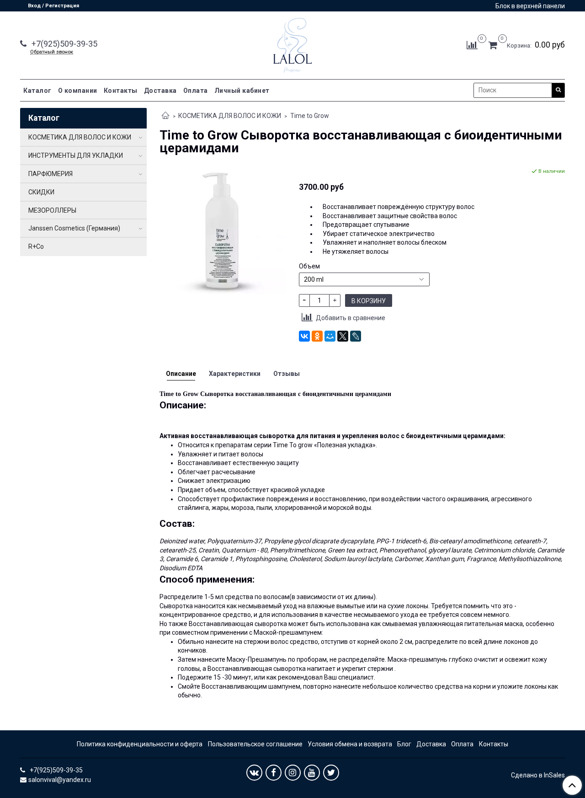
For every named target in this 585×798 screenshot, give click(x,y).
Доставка (160, 90)
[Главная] (165, 116)
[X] (342, 336)
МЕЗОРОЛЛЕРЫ (52, 210)
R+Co (36, 246)
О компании (77, 90)
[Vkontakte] (254, 773)
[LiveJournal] (355, 336)
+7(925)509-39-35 (63, 43)
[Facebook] (274, 773)
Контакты (121, 90)
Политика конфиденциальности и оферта (139, 744)
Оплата (195, 90)
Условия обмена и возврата (350, 744)
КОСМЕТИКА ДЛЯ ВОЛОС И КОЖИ (229, 115)
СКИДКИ (41, 192)
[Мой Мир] (329, 336)
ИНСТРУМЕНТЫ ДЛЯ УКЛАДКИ (75, 155)
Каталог (37, 90)
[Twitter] (331, 773)
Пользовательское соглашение (255, 744)
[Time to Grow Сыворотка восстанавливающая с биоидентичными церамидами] (223, 230)
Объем (309, 266)
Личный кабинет (242, 90)
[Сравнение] (472, 44)
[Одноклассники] (317, 336)
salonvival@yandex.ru (59, 779)
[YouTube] (312, 773)
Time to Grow (309, 115)
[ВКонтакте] (304, 336)
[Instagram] (293, 773)
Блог (404, 744)
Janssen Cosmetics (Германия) (74, 228)
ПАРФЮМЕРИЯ (50, 173)
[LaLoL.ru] (292, 43)
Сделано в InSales (538, 775)
